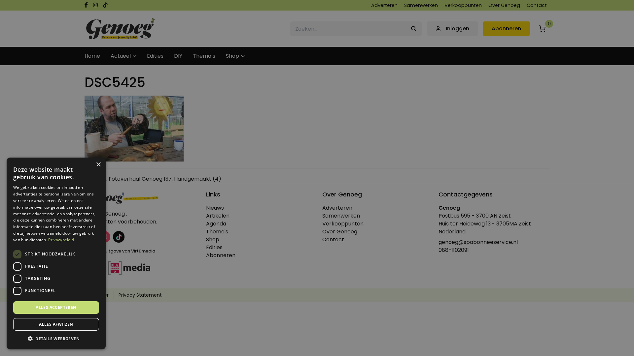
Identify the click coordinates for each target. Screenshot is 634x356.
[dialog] (317, 178)
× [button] (98, 164)
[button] (56, 339)
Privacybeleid (61, 240)
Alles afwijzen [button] (56, 324)
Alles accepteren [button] (56, 307)
